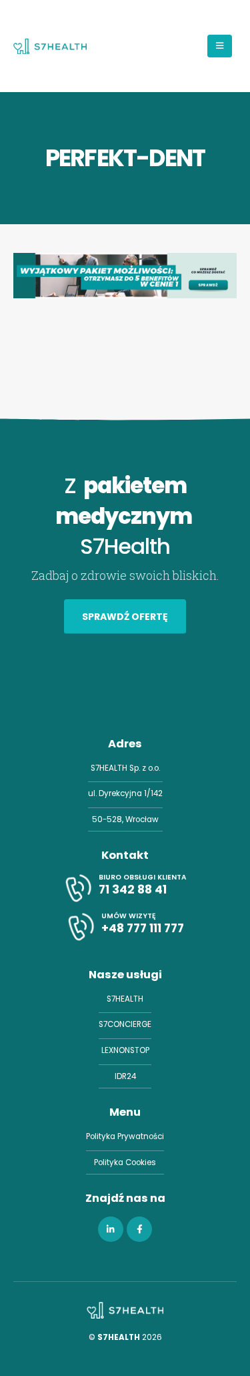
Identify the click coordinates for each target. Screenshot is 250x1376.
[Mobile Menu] (219, 46)
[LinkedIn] (110, 1229)
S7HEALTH (125, 999)
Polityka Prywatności (125, 1136)
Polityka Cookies (125, 1162)
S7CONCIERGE (125, 1024)
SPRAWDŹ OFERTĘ (125, 616)
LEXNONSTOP (125, 1050)
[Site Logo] (50, 46)
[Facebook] (139, 1229)
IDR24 (125, 1076)
